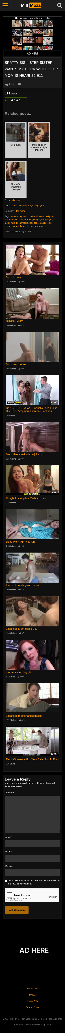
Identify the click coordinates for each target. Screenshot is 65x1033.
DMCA (32, 995)
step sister (31, 226)
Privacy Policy (32, 1001)
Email (8, 851)
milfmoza (15, 200)
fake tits (14, 223)
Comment (10, 792)
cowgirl (36, 219)
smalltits (42, 223)
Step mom (20, 211)
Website (9, 866)
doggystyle (46, 219)
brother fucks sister (14, 219)
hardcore (24, 223)
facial (7, 223)
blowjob (40, 216)
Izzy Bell (27, 205)
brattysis (49, 216)
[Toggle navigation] (5, 5)
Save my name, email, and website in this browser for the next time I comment (34, 882)
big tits (32, 216)
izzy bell (33, 223)
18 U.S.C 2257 (32, 988)
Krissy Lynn (38, 205)
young (40, 226)
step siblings (19, 226)
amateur (14, 216)
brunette (28, 219)
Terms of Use (32, 1007)
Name (8, 837)
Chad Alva (17, 205)
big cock (24, 216)
